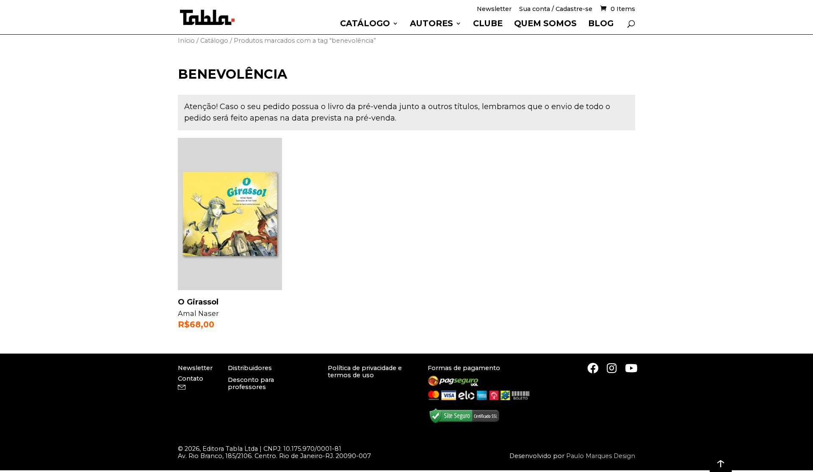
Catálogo (365, 24)
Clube (488, 24)
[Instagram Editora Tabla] (612, 367)
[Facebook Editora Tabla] (592, 367)
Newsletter (494, 9)
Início (186, 40)
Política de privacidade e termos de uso (365, 371)
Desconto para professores (251, 383)
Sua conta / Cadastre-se (555, 9)
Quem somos (545, 24)
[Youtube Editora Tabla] (631, 367)
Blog (601, 24)
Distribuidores (250, 368)
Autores (431, 24)
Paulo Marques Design (600, 456)
